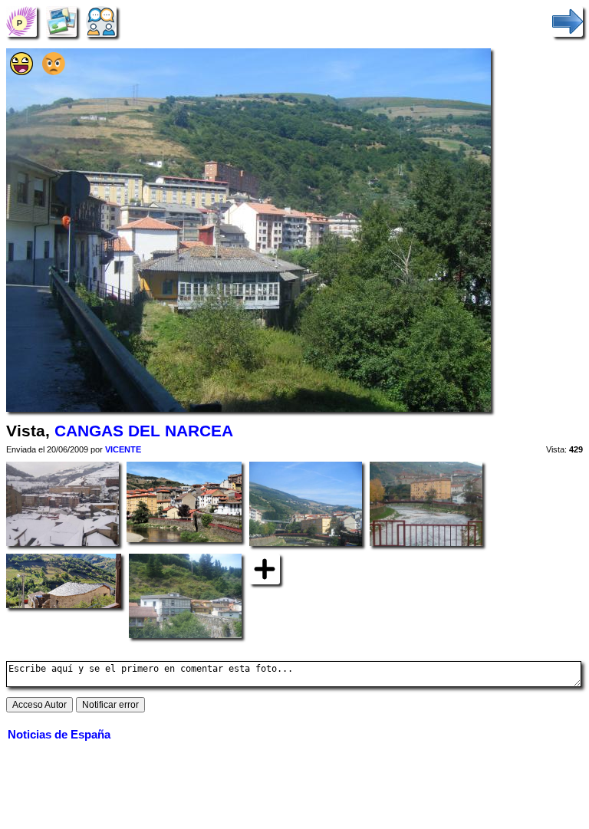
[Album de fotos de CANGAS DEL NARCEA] (61, 21)
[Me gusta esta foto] (21, 71)
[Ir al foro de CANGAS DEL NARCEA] (101, 21)
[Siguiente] (567, 21)
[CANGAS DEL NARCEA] (21, 21)
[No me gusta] (53, 71)
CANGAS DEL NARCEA (143, 431)
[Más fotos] (264, 568)
